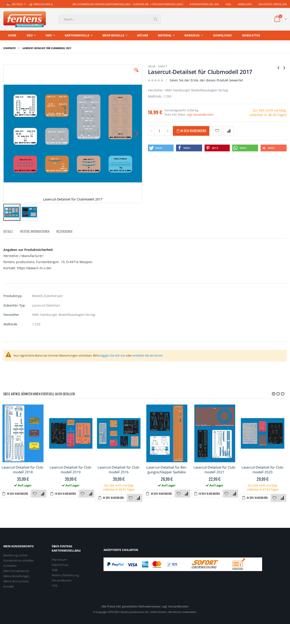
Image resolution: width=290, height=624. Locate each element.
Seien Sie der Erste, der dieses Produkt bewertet (206, 80)
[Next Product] (284, 67)
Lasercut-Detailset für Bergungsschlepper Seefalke (166, 469)
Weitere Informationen (34, 231)
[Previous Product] (278, 67)
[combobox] (110, 19)
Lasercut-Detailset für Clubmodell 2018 (23, 469)
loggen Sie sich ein (112, 355)
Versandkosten (62, 580)
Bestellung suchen (15, 555)
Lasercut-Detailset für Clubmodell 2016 (119, 469)
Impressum (59, 559)
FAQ (228, 4)
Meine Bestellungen (16, 576)
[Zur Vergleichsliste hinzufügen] (42, 494)
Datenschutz (60, 565)
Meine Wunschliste (16, 581)
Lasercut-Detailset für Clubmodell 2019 (71, 469)
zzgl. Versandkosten (200, 114)
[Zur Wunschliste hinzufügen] (34, 494)
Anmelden (245, 4)
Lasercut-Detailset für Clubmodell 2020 (263, 469)
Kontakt (8, 586)
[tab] (11, 232)
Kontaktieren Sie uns (204, 4)
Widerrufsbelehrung (65, 575)
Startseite (9, 48)
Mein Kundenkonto (16, 571)
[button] (136, 73)
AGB (54, 570)
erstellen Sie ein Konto (148, 355)
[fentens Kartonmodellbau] (24, 19)
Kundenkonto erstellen (18, 560)
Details (8, 231)
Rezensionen (64, 231)
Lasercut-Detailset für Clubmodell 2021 (214, 469)
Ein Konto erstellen (273, 4)
